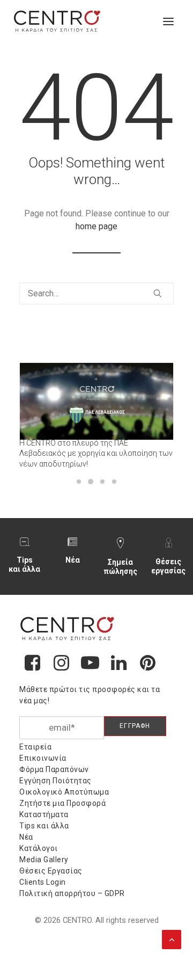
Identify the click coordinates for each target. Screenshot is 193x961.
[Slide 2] (90, 481)
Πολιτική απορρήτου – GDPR (72, 893)
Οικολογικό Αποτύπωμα (64, 792)
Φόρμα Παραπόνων (54, 769)
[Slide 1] (79, 481)
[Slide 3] (102, 481)
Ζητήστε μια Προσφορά (62, 803)
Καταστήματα (44, 814)
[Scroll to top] (171, 938)
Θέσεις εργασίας (168, 566)
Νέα (72, 560)
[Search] (96, 293)
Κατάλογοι (38, 848)
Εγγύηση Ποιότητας (55, 780)
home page (96, 226)
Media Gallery (44, 859)
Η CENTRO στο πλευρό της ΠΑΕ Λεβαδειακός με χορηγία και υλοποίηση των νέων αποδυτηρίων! (96, 453)
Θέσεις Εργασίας (51, 871)
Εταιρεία (35, 746)
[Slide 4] (114, 481)
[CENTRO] (57, 21)
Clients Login (42, 882)
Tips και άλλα (24, 564)
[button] (168, 21)
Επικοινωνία (42, 758)
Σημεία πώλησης (120, 567)
